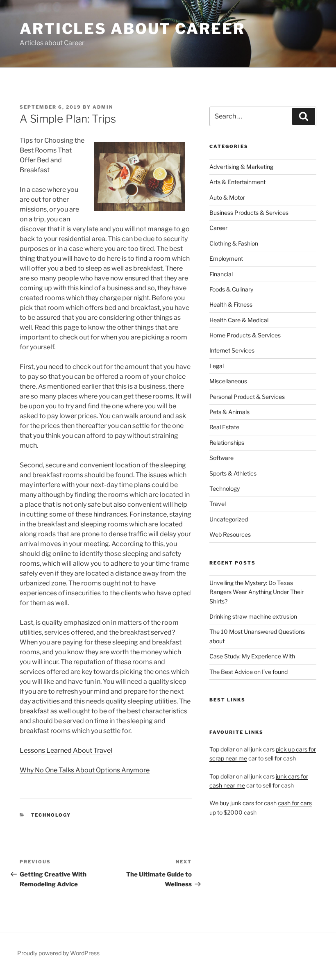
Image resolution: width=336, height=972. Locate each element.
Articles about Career (132, 29)
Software (221, 457)
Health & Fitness (230, 304)
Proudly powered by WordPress (58, 952)
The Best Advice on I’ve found (248, 671)
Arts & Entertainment (237, 181)
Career (218, 227)
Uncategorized (228, 519)
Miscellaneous (228, 381)
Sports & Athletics (233, 473)
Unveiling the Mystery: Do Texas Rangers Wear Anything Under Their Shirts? (256, 592)
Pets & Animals (229, 411)
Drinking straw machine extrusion (253, 616)
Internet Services (231, 350)
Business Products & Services (248, 212)
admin (103, 107)
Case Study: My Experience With (252, 656)
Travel (217, 503)
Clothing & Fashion (233, 243)
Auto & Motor (227, 197)
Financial (221, 274)
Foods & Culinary (231, 289)
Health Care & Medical (238, 319)
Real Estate (224, 426)
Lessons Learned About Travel (66, 750)
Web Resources (230, 534)
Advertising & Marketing (241, 166)
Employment (226, 258)
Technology (51, 815)
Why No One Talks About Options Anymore (85, 770)
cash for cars (295, 802)
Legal (216, 365)
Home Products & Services (245, 335)
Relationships (226, 442)
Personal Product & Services (247, 396)
